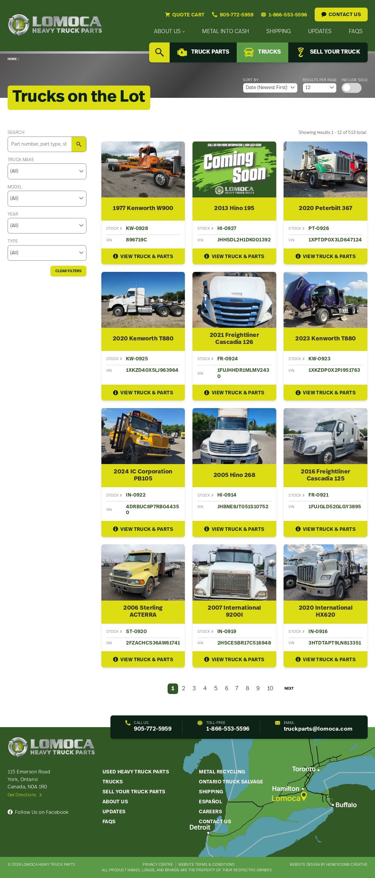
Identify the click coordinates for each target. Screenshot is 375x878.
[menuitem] (169, 31)
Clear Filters (68, 271)
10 (270, 689)
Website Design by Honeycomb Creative (328, 865)
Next (289, 689)
